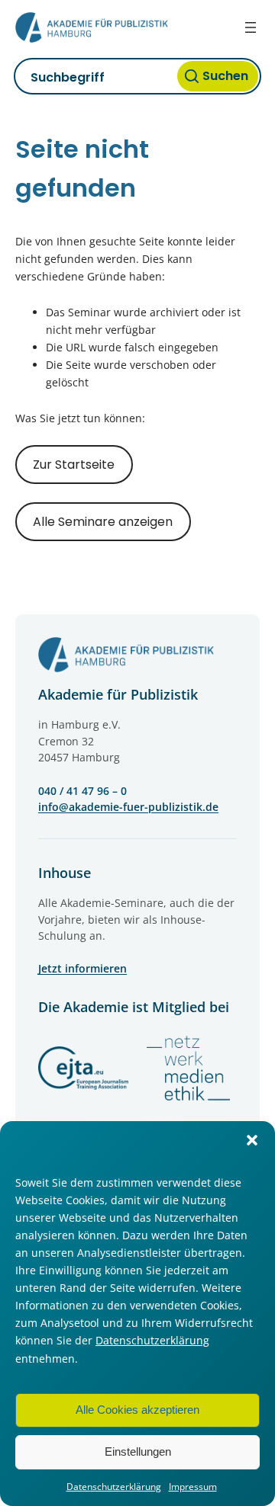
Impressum (193, 1486)
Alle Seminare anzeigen (103, 521)
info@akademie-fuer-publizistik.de (128, 806)
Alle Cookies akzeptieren (137, 1409)
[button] (252, 1140)
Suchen (225, 76)
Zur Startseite (74, 464)
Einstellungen (138, 1451)
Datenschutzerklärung (152, 1340)
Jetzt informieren (82, 968)
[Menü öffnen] (250, 27)
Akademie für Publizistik (118, 694)
